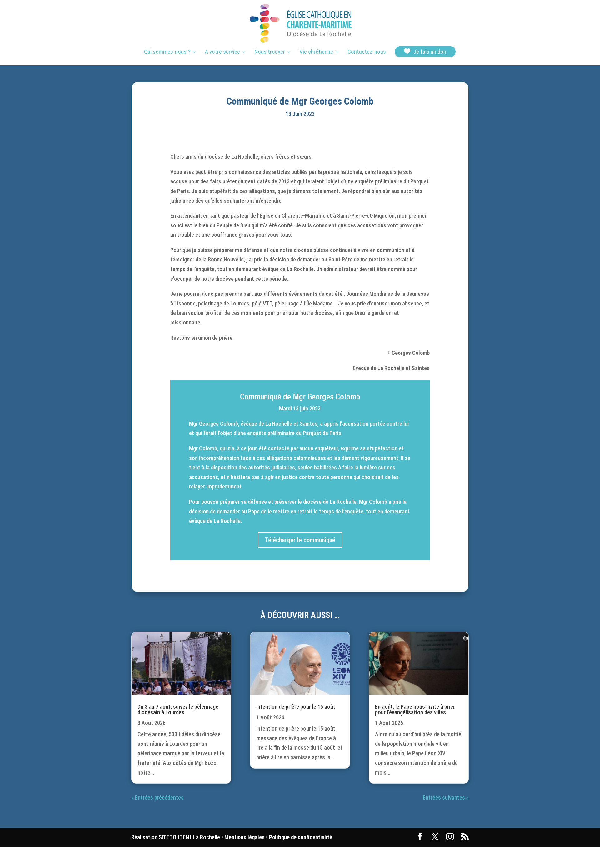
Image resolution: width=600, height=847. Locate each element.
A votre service (222, 52)
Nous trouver (269, 52)
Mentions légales (244, 837)
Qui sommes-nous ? (167, 52)
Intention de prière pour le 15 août (295, 706)
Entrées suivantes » (446, 797)
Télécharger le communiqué (300, 540)
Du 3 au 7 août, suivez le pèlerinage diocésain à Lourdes (178, 709)
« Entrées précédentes (157, 797)
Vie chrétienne (316, 52)
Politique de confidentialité (300, 837)
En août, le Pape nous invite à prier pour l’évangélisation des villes (415, 709)
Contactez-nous (367, 52)
